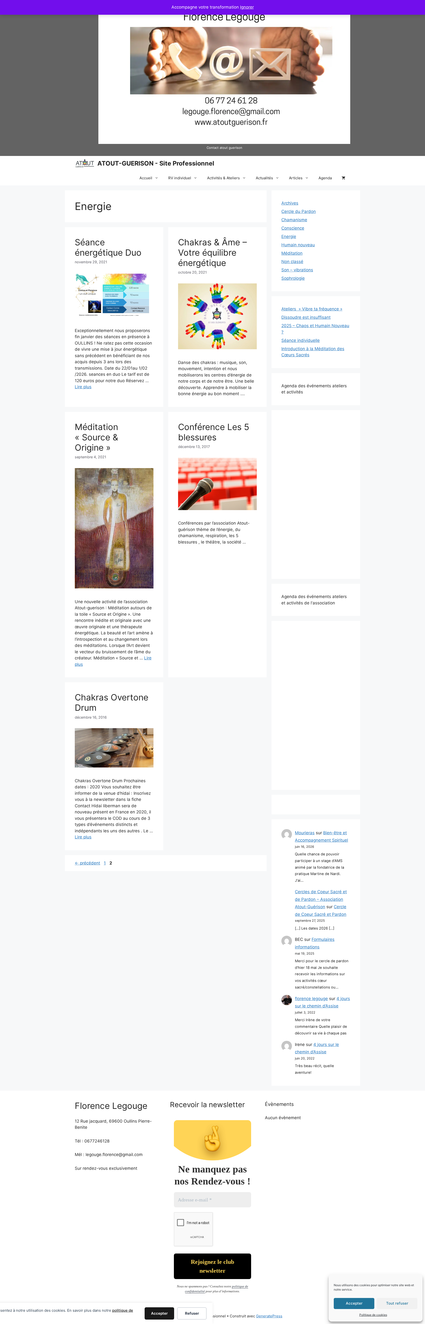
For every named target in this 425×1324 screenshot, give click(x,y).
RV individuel (179, 178)
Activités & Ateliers (223, 178)
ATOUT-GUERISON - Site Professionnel (155, 163)
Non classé (292, 261)
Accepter (354, 1303)
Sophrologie (293, 278)
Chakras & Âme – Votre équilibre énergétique (212, 252)
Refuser (192, 1313)
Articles (296, 178)
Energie (288, 236)
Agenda (325, 178)
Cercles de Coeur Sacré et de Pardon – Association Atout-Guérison (321, 899)
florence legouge (311, 998)
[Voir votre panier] (343, 178)
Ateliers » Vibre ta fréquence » (311, 309)
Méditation (292, 253)
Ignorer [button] (247, 7)
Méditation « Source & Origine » (96, 437)
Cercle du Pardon (298, 211)
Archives (289, 203)
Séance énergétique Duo (108, 247)
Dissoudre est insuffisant (306, 317)
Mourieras (305, 832)
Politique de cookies (373, 1315)
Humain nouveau (298, 244)
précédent (87, 863)
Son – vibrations (297, 269)
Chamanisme (294, 219)
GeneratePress (269, 1316)
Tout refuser (397, 1303)
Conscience (292, 228)
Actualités (264, 178)
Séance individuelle (300, 340)
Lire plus (83, 386)
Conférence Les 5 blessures (213, 432)
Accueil (145, 178)
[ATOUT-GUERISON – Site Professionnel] (85, 163)
